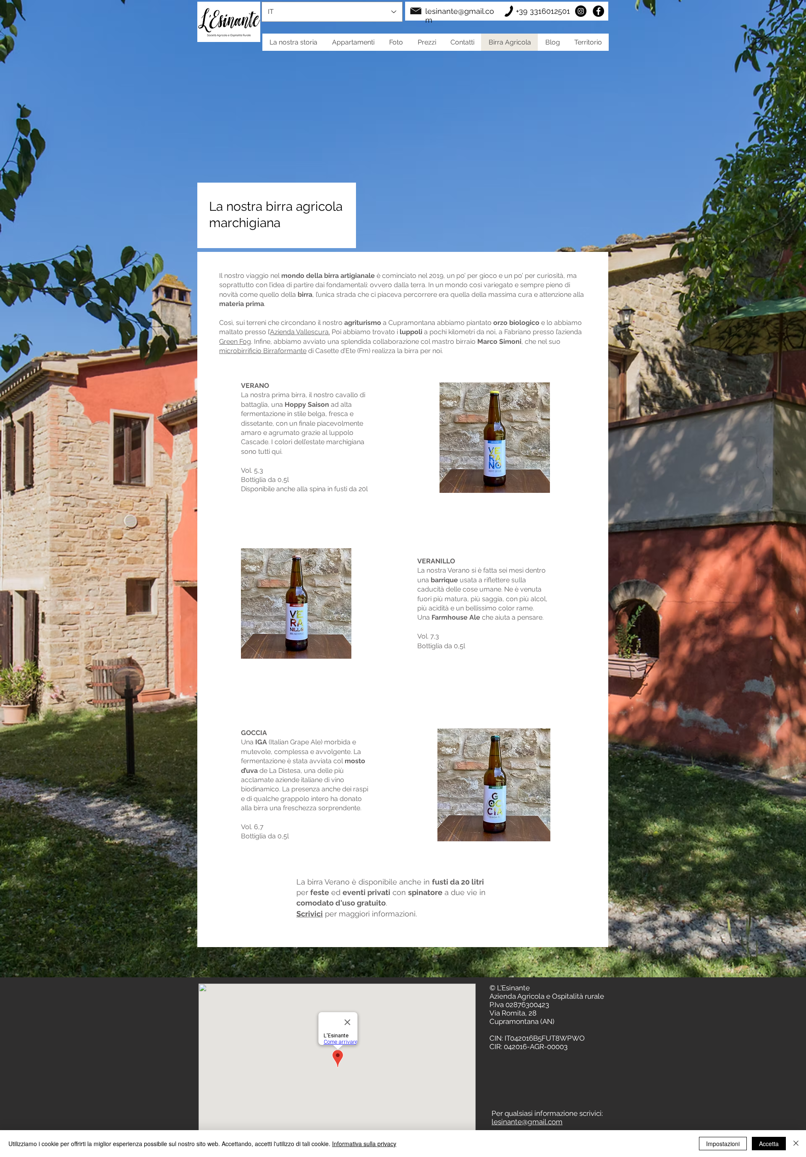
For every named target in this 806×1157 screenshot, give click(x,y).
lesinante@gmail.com (527, 1122)
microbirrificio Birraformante (262, 351)
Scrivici (309, 913)
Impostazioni (723, 1143)
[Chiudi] (796, 1143)
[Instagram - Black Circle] (580, 11)
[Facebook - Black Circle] (598, 11)
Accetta (769, 1143)
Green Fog (235, 342)
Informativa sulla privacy (364, 1143)
